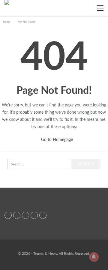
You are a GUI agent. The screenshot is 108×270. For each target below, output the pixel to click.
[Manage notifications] (94, 257)
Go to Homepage (56, 140)
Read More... (12, 205)
